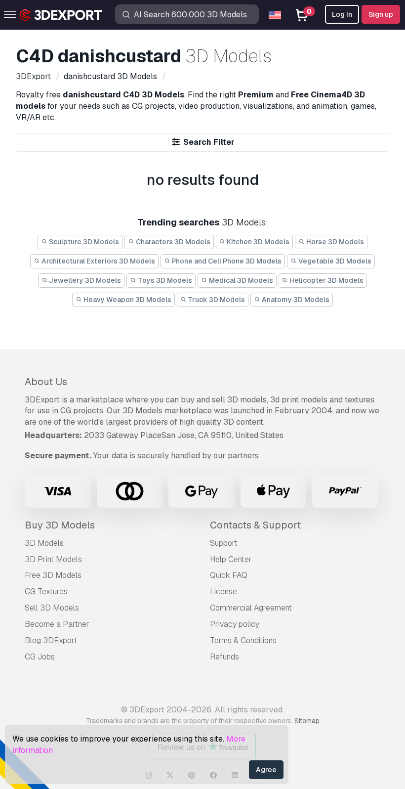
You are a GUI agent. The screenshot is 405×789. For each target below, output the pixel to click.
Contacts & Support (255, 525)
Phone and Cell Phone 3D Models (226, 261)
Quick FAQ (228, 575)
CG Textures (46, 591)
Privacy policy (234, 624)
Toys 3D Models (164, 280)
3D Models (44, 543)
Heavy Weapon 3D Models (126, 299)
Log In (342, 14)
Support (224, 543)
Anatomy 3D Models (294, 299)
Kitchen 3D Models (257, 241)
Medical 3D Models (240, 280)
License (223, 591)
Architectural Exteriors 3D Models (97, 261)
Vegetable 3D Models (334, 261)
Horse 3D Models (334, 241)
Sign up (380, 14)
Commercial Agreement (251, 608)
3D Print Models (53, 559)
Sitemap (307, 720)
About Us (46, 381)
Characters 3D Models (172, 241)
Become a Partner (57, 624)
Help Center (231, 559)
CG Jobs (40, 657)
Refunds (224, 657)
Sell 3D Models (52, 608)
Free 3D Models (53, 575)
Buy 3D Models (60, 525)
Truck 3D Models (215, 299)
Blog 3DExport (51, 640)
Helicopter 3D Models (326, 280)
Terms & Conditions (243, 640)
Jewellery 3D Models (84, 280)
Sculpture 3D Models (83, 241)
